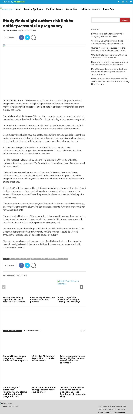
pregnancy (53, 259)
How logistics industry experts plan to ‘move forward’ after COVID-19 (14, 299)
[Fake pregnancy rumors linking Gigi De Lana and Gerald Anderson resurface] (73, 344)
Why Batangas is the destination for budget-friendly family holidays (69, 299)
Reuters (63, 259)
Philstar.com (19, 2)
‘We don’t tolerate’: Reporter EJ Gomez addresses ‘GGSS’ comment (109, 56)
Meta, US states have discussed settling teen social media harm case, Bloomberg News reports (110, 81)
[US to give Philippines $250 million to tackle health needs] (45, 344)
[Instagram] (122, 2)
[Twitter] (130, 2)
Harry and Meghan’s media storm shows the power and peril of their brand (109, 63)
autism (13, 259)
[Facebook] (118, 2)
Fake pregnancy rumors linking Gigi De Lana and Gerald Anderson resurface (72, 359)
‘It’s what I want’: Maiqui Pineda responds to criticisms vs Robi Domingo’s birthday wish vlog (73, 392)
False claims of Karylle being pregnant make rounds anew (44, 389)
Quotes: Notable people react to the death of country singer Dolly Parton (108, 49)
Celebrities (71, 9)
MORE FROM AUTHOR (31, 331)
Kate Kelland (23, 259)
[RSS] (126, 2)
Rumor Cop (108, 9)
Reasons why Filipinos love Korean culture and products (42, 299)
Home (17, 9)
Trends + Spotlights (33, 9)
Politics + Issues (54, 9)
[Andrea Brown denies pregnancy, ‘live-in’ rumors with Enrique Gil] (16, 344)
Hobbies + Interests (90, 9)
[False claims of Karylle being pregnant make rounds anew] (45, 376)
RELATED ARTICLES (12, 331)
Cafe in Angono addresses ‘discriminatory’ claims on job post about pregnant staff (15, 392)
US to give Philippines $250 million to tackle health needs (43, 358)
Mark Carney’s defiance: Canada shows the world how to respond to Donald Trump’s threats (109, 72)
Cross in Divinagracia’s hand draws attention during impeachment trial (107, 42)
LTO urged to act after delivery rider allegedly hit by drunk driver (107, 35)
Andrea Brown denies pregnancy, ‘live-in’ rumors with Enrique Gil (15, 358)
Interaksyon (10, 30)
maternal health (38, 259)
